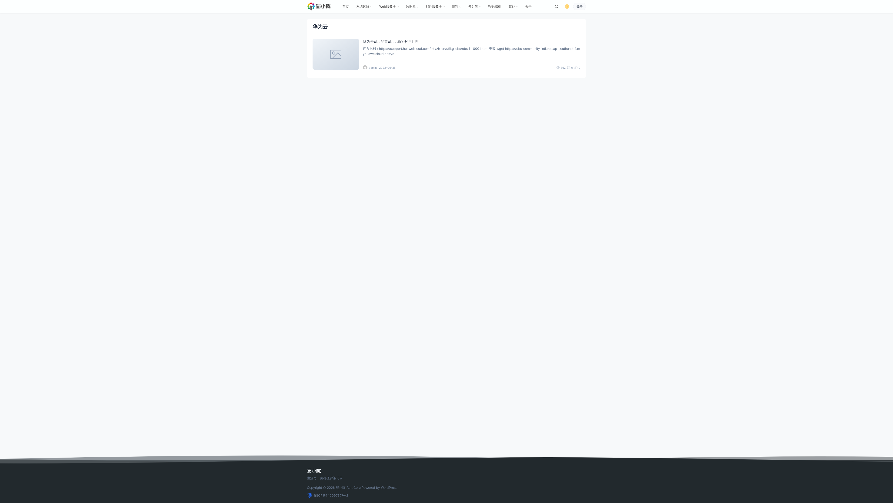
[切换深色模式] (567, 6)
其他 (512, 6)
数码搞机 (494, 6)
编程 (455, 6)
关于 (528, 6)
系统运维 (362, 6)
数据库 (411, 6)
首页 (345, 6)
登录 (579, 6)
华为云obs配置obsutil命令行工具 (390, 41)
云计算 (473, 6)
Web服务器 (387, 6)
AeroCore (354, 487)
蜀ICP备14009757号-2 (331, 495)
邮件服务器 (434, 6)
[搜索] (557, 6)
